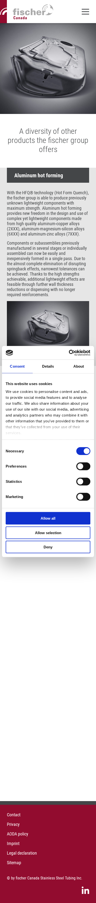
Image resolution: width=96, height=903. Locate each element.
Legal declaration (22, 853)
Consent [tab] (17, 366)
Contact (13, 814)
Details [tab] (48, 366)
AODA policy (17, 833)
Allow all (48, 518)
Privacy (13, 824)
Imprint (13, 843)
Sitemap (14, 862)
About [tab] (78, 366)
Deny (48, 547)
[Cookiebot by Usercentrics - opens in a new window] (69, 352)
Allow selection (48, 532)
